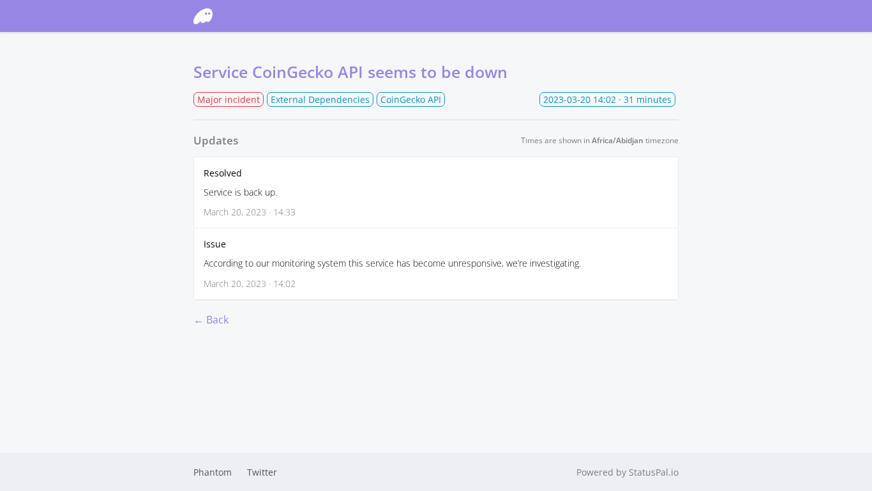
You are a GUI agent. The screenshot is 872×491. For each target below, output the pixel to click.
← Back (211, 320)
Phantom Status (269, 16)
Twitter (262, 472)
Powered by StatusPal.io (627, 472)
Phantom (212, 472)
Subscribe (633, 16)
